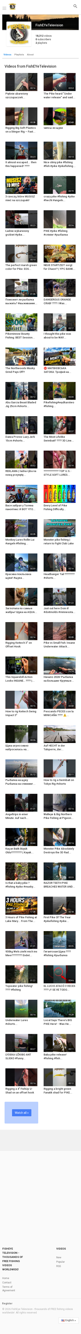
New (58, 1257)
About (30, 54)
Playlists (19, 54)
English (69, 1320)
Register (7, 1303)
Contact (6, 1282)
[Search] (75, 6)
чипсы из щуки (53, 127)
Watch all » (22, 1112)
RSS (58, 1266)
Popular (60, 1261)
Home (5, 1278)
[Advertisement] (40, 1193)
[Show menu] (4, 8)
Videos (7, 54)
